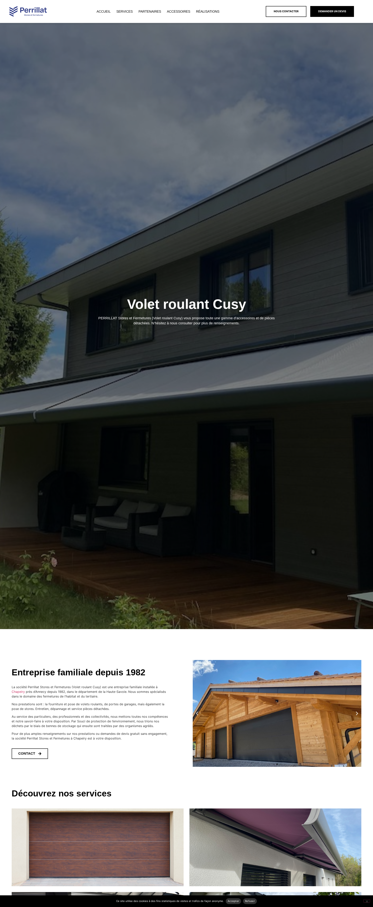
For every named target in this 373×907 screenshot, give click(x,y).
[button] (197, 713)
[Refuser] (366, 901)
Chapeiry (18, 692)
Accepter (233, 901)
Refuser (250, 901)
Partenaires (150, 11)
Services (124, 11)
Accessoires (178, 11)
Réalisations (207, 11)
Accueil (104, 11)
